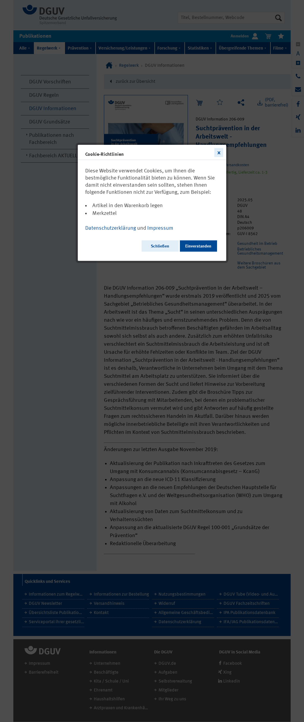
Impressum (160, 228)
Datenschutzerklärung (110, 228)
